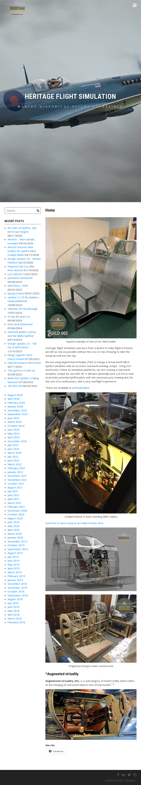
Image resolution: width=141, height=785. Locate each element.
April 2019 (14, 568)
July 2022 (13, 456)
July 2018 (13, 603)
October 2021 (16, 483)
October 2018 (16, 591)
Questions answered (20, 278)
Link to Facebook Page (19, 775)
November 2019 (17, 541)
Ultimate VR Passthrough (22, 308)
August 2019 (15, 553)
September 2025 (18, 414)
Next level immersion (20, 324)
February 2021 (16, 506)
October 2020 (16, 514)
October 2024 (16, 425)
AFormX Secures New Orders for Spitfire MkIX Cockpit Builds (22, 250)
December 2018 (17, 583)
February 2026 (16, 402)
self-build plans (80, 387)
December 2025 (17, 410)
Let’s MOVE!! (15, 274)
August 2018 (15, 599)
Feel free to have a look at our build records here (74, 523)
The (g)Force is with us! (21, 370)
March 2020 (15, 533)
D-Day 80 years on (19, 316)
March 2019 (15, 572)
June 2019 (13, 560)
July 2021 (13, 491)
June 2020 (13, 522)
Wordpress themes (120, 780)
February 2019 (16, 576)
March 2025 (15, 422)
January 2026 (15, 406)
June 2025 (13, 418)
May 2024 (13, 433)
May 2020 (13, 526)
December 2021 (17, 475)
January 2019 (15, 580)
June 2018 (13, 607)
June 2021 (13, 495)
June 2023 (13, 449)
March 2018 (15, 618)
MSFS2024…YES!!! (18, 285)
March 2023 (15, 452)
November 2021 (17, 479)
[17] (112, 684)
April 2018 (14, 614)
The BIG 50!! (15, 386)
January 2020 (15, 537)
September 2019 (18, 549)
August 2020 (15, 518)
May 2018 (13, 610)
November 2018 (17, 587)
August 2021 (15, 487)
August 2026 (15, 395)
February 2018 (16, 622)
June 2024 (13, 429)
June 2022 (13, 460)
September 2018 (18, 595)
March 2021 (15, 503)
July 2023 (13, 445)
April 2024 (14, 437)
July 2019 (13, 557)
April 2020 (14, 529)
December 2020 (17, 510)
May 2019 (13, 564)
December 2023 (17, 441)
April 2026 (14, 398)
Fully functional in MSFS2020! (24, 362)
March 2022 (15, 464)
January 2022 (15, 472)
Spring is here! (16, 293)
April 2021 (14, 499)
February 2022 (16, 468)
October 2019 (16, 545)
